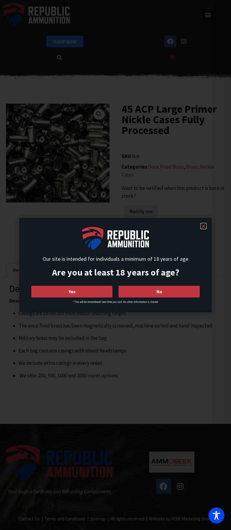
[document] (115, 265)
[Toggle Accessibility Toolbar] (216, 515)
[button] (203, 226)
